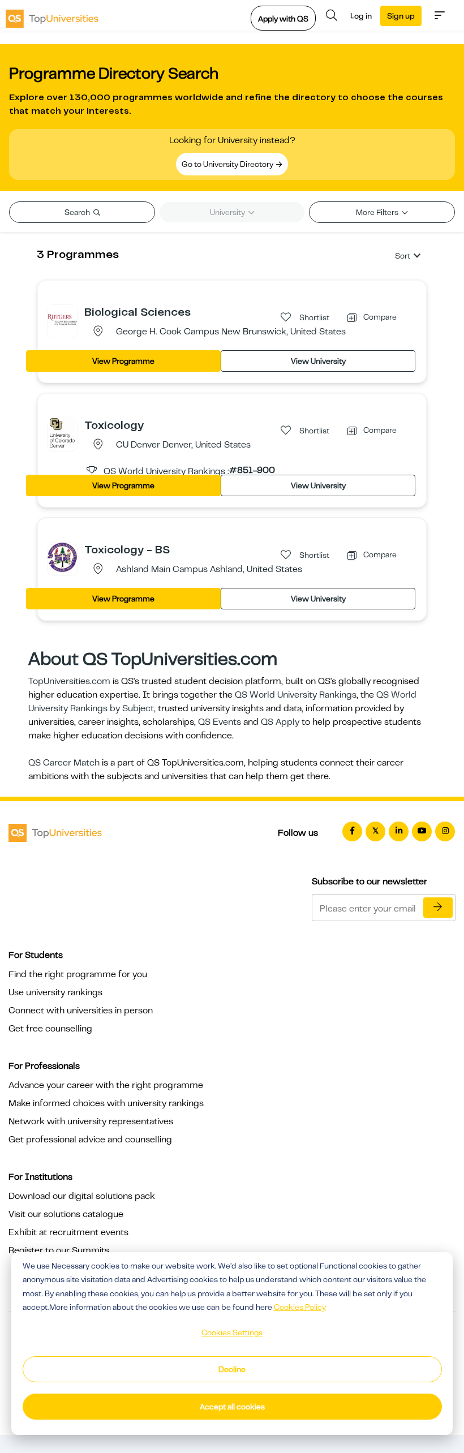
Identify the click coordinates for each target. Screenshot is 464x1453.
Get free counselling (50, 1028)
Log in (361, 16)
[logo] (52, 15)
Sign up (401, 16)
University (228, 212)
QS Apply (280, 722)
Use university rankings (55, 992)
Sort (402, 256)
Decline (232, 1369)
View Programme (123, 361)
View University (318, 361)
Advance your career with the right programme (105, 1085)
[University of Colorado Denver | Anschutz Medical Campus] (62, 432)
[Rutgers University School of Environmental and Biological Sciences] (62, 319)
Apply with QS (283, 19)
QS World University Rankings (295, 694)
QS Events (219, 722)
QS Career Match (64, 762)
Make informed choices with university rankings (106, 1103)
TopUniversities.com (69, 681)
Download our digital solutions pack (81, 1196)
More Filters (378, 212)
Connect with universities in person (80, 1010)
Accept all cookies (232, 1407)
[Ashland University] (62, 556)
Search (78, 212)
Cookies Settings (232, 1332)
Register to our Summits (58, 1250)
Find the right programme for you (77, 974)
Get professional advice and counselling (90, 1139)
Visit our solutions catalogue (65, 1214)
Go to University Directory (228, 164)
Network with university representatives (90, 1121)
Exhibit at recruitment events (68, 1232)
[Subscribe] (438, 907)
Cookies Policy (300, 1307)
